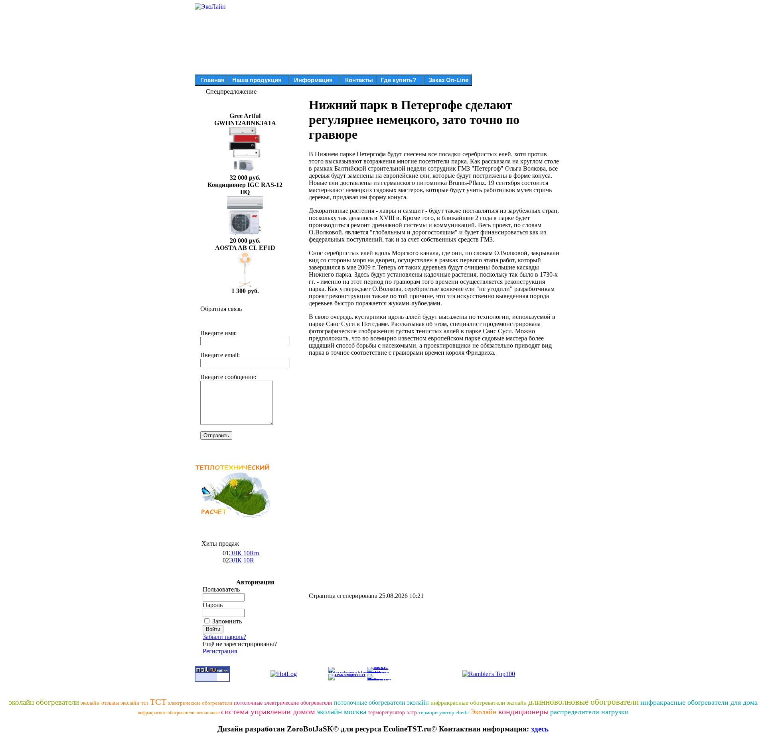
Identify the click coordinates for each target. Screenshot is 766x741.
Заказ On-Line (448, 80)
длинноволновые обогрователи (583, 702)
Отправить (216, 435)
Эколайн (483, 712)
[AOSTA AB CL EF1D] (245, 285)
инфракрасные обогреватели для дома (699, 702)
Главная (212, 80)
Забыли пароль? (224, 636)
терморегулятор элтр (392, 712)
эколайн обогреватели (44, 702)
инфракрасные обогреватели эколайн (478, 703)
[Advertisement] (376, 418)
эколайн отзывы (100, 703)
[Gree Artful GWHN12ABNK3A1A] (245, 172)
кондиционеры (523, 711)
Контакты (359, 80)
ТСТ (158, 702)
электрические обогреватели (200, 703)
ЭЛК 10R (241, 560)
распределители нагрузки (589, 712)
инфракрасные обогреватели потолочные (178, 712)
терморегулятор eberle (444, 712)
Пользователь (221, 589)
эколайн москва (341, 712)
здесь (540, 729)
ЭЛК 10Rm (244, 553)
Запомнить (227, 621)
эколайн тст (134, 703)
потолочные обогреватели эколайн (381, 702)
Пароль (213, 604)
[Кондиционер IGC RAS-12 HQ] (245, 235)
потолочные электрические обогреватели (283, 703)
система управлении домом (268, 711)
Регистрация (220, 651)
